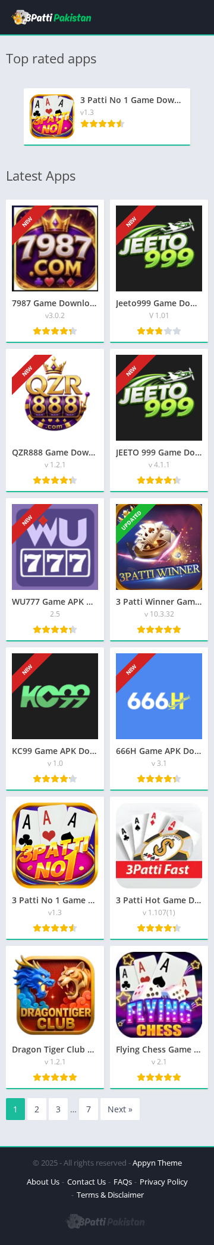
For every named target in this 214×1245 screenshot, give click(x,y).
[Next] (204, 117)
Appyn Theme (157, 1162)
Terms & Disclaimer (110, 1194)
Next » (120, 1109)
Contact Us (86, 1181)
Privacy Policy (164, 1181)
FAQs (123, 1181)
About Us (43, 1181)
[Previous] (9, 117)
